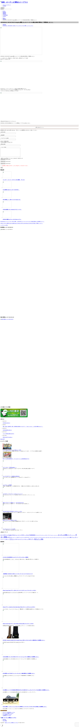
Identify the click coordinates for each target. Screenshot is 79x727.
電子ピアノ (31, 539)
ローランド (21, 539)
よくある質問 (5, 15)
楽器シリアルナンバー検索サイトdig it (10, 520)
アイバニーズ (38, 535)
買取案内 (4, 13)
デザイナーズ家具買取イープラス (9, 712)
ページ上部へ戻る (3, 710)
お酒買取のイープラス (7, 715)
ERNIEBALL (5, 25)
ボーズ (8, 539)
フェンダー (74, 537)
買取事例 (4, 14)
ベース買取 (5, 539)
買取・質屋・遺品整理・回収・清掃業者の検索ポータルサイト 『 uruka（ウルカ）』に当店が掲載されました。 (23, 426)
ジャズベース (32, 537)
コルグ (17, 537)
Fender (10, 535)
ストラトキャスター (42, 537)
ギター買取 (24, 25)
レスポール (16, 539)
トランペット (65, 537)
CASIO (4, 535)
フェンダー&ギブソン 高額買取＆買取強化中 (11, 476)
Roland (27, 535)
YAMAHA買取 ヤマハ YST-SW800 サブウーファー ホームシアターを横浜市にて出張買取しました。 (21, 656)
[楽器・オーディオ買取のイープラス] (14, 2)
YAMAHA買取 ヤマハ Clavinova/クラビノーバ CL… (12, 209)
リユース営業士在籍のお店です (8, 433)
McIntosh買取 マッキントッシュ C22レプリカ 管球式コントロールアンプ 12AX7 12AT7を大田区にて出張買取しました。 (25, 706)
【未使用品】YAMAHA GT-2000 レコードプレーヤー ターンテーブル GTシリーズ (18, 573)
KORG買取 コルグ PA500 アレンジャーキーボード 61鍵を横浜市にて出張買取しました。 (19, 673)
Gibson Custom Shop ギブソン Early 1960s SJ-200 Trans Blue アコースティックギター (18, 623)
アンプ (49, 535)
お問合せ (4, 16)
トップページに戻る (4, 225)
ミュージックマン (30, 25)
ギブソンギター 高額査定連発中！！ (10, 467)
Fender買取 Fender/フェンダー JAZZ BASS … (11, 189)
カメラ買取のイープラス (7, 714)
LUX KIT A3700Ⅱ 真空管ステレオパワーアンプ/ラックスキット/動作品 (15, 557)
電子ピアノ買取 (38, 539)
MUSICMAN (10, 25)
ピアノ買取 (69, 537)
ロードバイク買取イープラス (8, 713)
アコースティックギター (44, 535)
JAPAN (19, 535)
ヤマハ (12, 539)
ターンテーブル (52, 537)
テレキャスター (58, 537)
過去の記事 (2, 439)
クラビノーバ (14, 537)
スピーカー (48, 537)
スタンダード (36, 537)
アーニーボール (19, 25)
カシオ (69, 535)
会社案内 (4, 5)
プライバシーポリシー (7, 4)
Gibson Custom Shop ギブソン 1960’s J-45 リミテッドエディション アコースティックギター (19, 590)
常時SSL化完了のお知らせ (7, 437)
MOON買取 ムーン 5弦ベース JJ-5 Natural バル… (12, 199)
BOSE (1, 535)
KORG (22, 535)
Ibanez (16, 535)
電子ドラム (26, 539)
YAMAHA (32, 535)
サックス (21, 537)
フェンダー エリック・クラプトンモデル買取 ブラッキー (14, 179)
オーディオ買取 (62, 535)
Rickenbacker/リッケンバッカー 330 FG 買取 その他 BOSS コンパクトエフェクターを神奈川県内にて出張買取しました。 (22, 221)
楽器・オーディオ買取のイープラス (11, 722)
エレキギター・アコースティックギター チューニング (12, 493)
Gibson (13, 535)
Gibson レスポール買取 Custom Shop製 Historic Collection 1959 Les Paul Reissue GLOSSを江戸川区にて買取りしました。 (21, 223)
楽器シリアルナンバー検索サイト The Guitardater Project (13, 502)
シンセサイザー (26, 537)
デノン (61, 537)
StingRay (14, 25)
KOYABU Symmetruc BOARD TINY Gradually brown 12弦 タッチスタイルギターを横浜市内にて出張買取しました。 (24, 640)
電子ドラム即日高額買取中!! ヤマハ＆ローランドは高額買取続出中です (16, 458)
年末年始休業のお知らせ (7, 430)
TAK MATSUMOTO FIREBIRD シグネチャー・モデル (12, 511)
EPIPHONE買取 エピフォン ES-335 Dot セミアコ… (12, 219)
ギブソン (9, 537)
